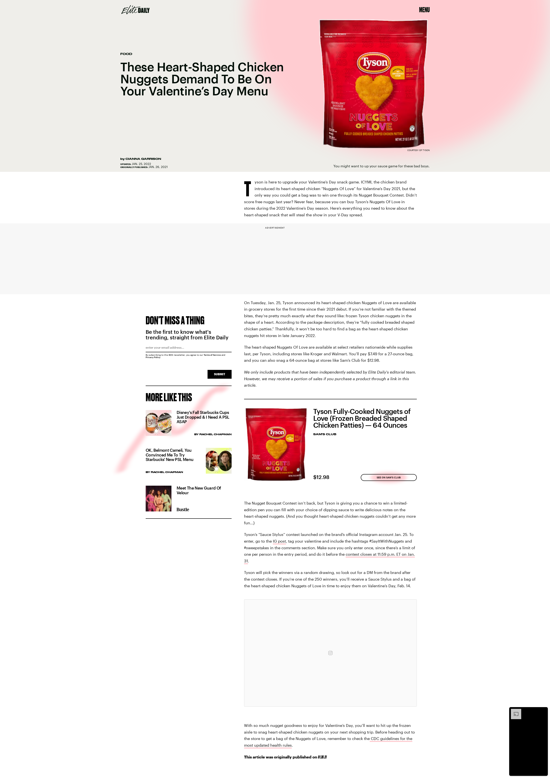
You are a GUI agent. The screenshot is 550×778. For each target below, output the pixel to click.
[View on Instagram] (330, 653)
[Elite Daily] (135, 9)
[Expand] (513, 711)
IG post (279, 541)
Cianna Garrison (143, 158)
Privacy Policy (153, 357)
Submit (219, 374)
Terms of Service (212, 355)
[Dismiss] (543, 711)
